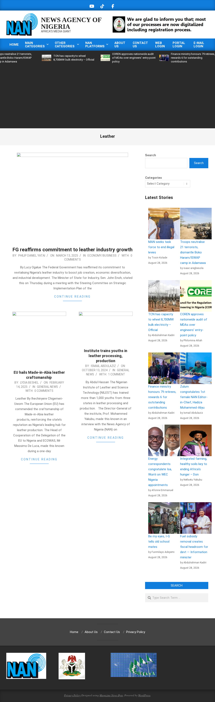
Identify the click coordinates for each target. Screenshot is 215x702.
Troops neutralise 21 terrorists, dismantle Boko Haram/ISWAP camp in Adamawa (193, 252)
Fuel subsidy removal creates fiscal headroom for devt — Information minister (194, 546)
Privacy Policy (72, 695)
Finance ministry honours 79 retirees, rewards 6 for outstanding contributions (180, 57)
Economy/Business (102, 255)
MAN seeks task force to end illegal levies (161, 247)
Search (150, 155)
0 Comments (43, 390)
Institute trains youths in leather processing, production (105, 355)
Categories (153, 178)
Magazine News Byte (111, 695)
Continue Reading (72, 296)
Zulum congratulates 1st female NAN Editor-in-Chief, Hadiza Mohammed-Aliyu (193, 397)
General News (47, 386)
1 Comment (116, 374)
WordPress (144, 695)
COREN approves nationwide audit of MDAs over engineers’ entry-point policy (121, 57)
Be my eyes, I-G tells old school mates (159, 541)
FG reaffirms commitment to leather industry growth (72, 250)
